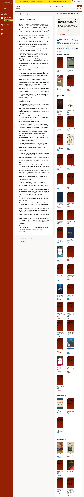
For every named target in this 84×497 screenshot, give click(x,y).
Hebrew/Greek (67, 13)
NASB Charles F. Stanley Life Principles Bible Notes (60, 147)
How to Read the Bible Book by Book (71, 87)
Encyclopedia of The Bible (60, 410)
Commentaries (62, 439)
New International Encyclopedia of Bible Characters (71, 411)
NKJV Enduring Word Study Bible (60, 296)
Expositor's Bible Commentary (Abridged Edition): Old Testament (71, 491)
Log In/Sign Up (78, 1)
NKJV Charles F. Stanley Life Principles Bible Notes (60, 277)
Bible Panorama (70, 471)
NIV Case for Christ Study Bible (71, 166)
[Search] (79, 6)
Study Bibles (61, 96)
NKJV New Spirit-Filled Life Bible (70, 333)
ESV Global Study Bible (70, 111)
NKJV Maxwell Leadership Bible (60, 333)
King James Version (24, 238)
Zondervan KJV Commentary (70, 70)
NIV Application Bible (70, 146)
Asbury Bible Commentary (70, 454)
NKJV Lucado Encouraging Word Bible (61, 314)
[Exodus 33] (16, 126)
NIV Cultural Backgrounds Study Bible (61, 186)
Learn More (62, 34)
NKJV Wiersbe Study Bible (70, 350)
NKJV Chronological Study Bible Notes (71, 276)
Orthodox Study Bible (60, 387)
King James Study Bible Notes (60, 70)
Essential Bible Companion (60, 490)
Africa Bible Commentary (59, 454)
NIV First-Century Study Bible (71, 185)
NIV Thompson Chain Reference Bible (70, 240)
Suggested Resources (63, 54)
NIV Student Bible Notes (71, 222)
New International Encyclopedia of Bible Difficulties (61, 430)
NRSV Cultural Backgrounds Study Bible (71, 369)
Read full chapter (23, 232)
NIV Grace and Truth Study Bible (60, 204)
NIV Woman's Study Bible (60, 258)
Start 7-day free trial (64, 31)
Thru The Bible (60, 86)
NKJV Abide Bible (70, 257)
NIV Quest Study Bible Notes (60, 222)
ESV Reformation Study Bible (60, 129)
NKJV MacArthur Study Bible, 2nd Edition (70, 314)
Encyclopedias (62, 395)
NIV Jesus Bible (70, 203)
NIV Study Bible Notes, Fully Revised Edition (60, 240)
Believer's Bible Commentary (60, 472)
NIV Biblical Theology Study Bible (60, 167)
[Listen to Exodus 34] (31, 14)
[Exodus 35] (53, 126)
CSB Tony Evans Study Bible (60, 111)
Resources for (63, 39)
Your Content (74, 13)
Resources (59, 13)
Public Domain (22, 241)
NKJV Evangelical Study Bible (70, 296)
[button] (76, 1)
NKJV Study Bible (60, 349)
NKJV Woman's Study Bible (60, 368)
